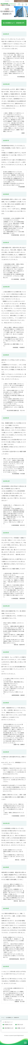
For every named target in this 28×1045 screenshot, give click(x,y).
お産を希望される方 (8, 1028)
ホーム (2, 1017)
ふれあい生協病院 (20, 1)
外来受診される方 (8, 1024)
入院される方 (20, 1024)
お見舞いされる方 (21, 1028)
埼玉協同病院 (8, 3)
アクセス (19, 4)
